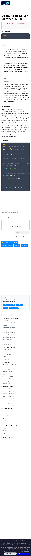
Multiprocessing (7, 408)
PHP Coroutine (6, 362)
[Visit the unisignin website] (26, 237)
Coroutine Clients (7, 386)
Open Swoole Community (10, 426)
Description (5, 106)
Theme (4, 437)
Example (4, 140)
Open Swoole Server (8, 347)
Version (4, 315)
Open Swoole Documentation (11, 318)
